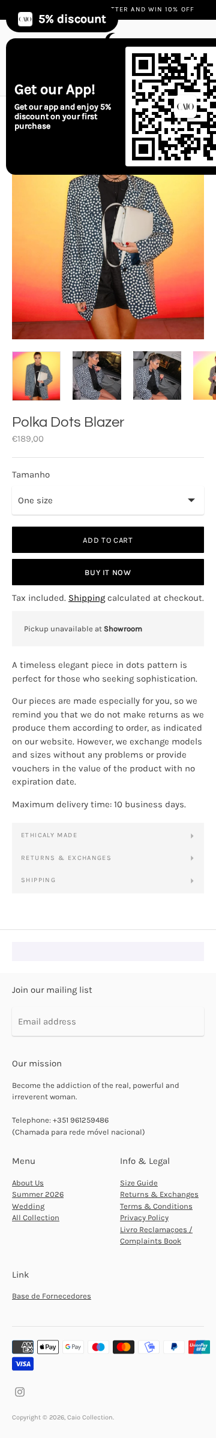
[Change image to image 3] (157, 375)
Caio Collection (90, 1417)
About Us (28, 1182)
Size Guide (139, 1182)
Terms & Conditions (156, 1206)
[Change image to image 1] (36, 376)
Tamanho (31, 475)
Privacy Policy (144, 1217)
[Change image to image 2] (97, 375)
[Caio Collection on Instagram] (20, 1391)
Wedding (28, 1206)
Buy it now (108, 572)
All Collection (35, 1217)
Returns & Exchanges (66, 858)
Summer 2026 (38, 1194)
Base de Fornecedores (51, 1295)
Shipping (86, 597)
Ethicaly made (49, 835)
